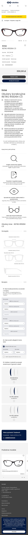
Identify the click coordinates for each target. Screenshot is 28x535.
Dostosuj (14, 528)
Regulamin (4, 511)
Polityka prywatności (6, 513)
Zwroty (3, 509)
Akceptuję (14, 531)
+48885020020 (10, 438)
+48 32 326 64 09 (7, 492)
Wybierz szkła (14, 77)
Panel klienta (5, 501)
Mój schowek (5, 505)
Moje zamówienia (6, 503)
